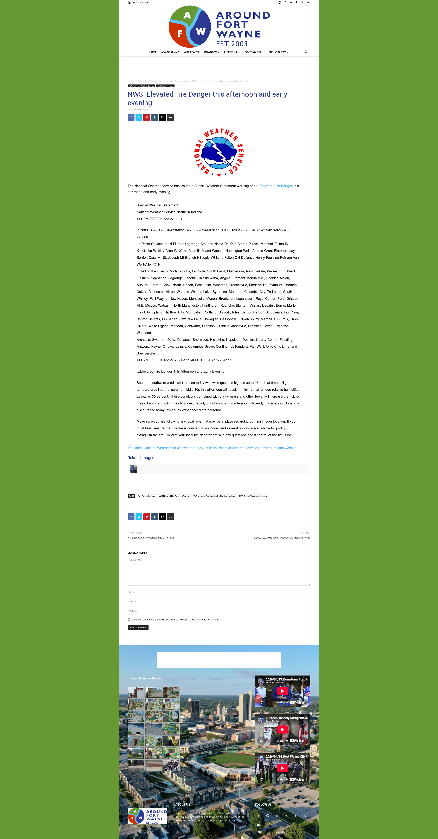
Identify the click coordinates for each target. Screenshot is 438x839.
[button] (306, 52)
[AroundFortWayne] (219, 26)
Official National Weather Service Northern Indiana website (251, 447)
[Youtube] (307, 2)
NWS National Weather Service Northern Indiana (214, 496)
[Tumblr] (296, 2)
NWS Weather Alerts (179, 81)
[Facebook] (273, 2)
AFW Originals (170, 52)
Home (153, 52)
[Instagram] (279, 2)
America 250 (191, 52)
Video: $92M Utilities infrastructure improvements (282, 537)
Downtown (211, 52)
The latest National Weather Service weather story (166, 447)
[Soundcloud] (290, 2)
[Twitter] (302, 2)
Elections (230, 52)
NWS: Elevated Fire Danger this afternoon (151, 537)
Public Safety (277, 52)
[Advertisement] (219, 68)
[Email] (162, 117)
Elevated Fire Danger (276, 185)
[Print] (170, 117)
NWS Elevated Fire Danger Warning (174, 496)
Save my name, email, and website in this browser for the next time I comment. (175, 619)
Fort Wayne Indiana (146, 496)
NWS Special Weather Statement (253, 496)
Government (252, 52)
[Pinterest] (285, 2)
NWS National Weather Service (151, 81)
